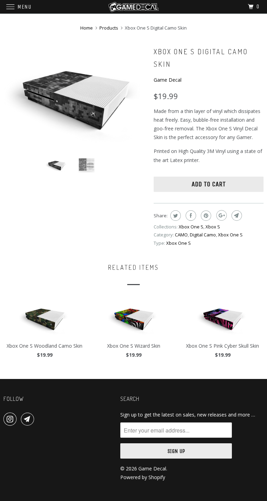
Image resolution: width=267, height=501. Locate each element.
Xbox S (212, 227)
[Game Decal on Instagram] (11, 419)
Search (129, 398)
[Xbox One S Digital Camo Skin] (75, 98)
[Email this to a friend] (236, 215)
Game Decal (167, 79)
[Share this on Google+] (221, 215)
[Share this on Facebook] (190, 215)
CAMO (181, 235)
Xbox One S (191, 227)
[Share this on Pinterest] (205, 215)
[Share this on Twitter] (175, 215)
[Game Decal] (133, 7)
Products (108, 28)
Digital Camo (203, 235)
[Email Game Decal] (29, 419)
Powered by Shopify (142, 477)
